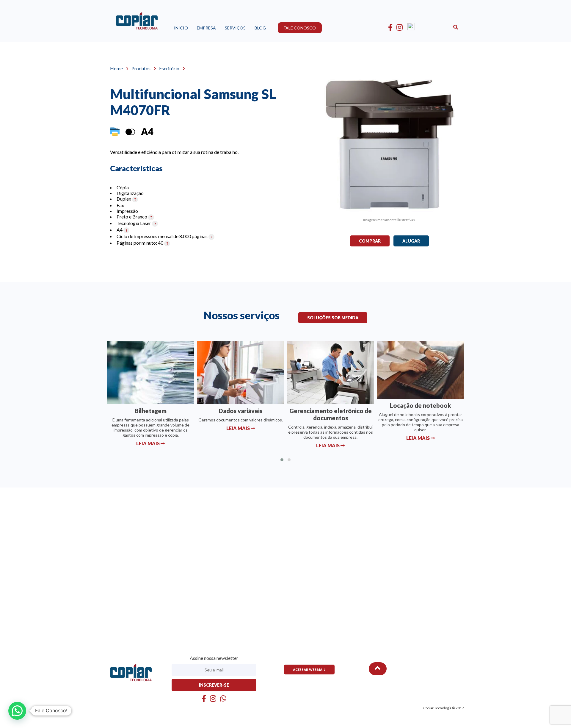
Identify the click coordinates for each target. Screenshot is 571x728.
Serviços (235, 27)
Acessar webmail (309, 669)
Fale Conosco (300, 27)
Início (181, 27)
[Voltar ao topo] (378, 668)
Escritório (169, 68)
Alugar (411, 240)
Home (116, 68)
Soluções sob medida (332, 317)
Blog (260, 27)
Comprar (370, 240)
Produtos (140, 68)
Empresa (206, 27)
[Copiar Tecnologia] (137, 22)
